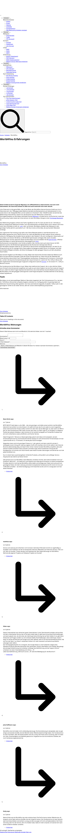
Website (2, 344)
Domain (44, 262)
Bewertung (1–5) (5, 338)
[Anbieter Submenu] (10, 18)
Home (2, 135)
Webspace (36, 216)
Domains (6, 84)
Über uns (28, 832)
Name (2, 340)
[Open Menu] (0, 15)
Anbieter (6, 18)
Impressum (11, 832)
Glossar (6, 32)
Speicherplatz (52, 239)
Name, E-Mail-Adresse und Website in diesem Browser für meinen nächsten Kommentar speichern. (30, 345)
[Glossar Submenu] (9, 32)
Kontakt (23, 832)
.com (21, 226)
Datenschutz (4, 832)
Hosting (6, 63)
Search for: (28, 132)
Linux (36, 241)
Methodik (18, 832)
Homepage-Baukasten (56, 218)
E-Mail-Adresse (4, 342)
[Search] (12, 121)
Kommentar (4, 336)
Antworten (9, 471)
